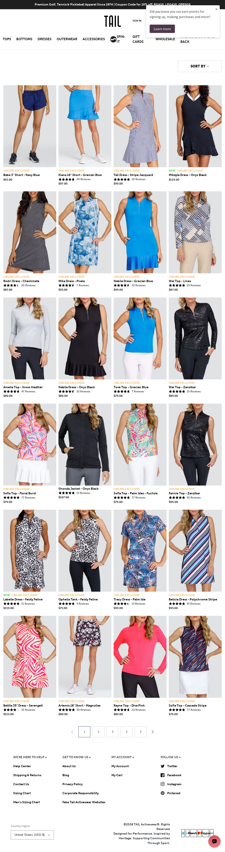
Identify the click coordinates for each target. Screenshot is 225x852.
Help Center (22, 766)
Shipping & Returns (27, 775)
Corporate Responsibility (80, 793)
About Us (69, 766)
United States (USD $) (30, 834)
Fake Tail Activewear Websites (83, 802)
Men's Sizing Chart (26, 802)
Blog (65, 775)
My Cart (116, 775)
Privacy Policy (72, 784)
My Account (120, 766)
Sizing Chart (22, 793)
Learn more (162, 29)
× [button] (216, 9)
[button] (7, 40)
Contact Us (21, 784)
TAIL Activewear (145, 824)
